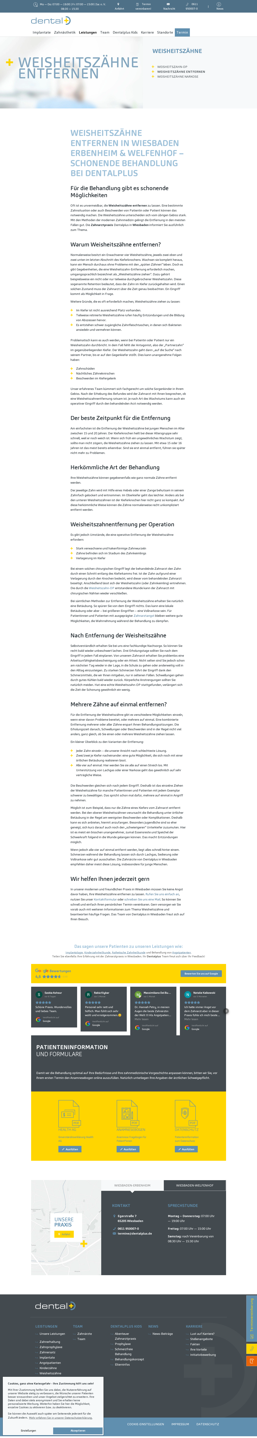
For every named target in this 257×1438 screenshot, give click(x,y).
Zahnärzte (84, 1334)
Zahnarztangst (144, 616)
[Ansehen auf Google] (38, 994)
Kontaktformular (105, 899)
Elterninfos (122, 1364)
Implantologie (74, 952)
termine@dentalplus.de (135, 1233)
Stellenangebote (201, 1339)
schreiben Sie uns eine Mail (142, 899)
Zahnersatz (47, 1352)
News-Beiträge (162, 1334)
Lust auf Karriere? (202, 1334)
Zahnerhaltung (50, 1342)
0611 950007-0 (128, 1229)
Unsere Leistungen (52, 1334)
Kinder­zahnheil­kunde (97, 952)
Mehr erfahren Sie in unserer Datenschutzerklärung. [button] (60, 1418)
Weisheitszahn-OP (172, 67)
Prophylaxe (123, 1344)
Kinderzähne (48, 1368)
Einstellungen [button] (28, 1430)
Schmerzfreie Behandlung (124, 1351)
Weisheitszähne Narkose (177, 77)
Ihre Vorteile (198, 1349)
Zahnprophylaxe (51, 1347)
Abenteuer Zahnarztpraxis (125, 1336)
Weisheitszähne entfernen (181, 72)
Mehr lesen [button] (141, 1019)
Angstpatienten (181, 952)
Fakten (195, 1344)
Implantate (47, 1357)
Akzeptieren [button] (78, 1430)
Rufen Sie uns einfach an (162, 894)
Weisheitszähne (177, 51)
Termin (143, 6)
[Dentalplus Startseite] (51, 20)
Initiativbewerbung (203, 1355)
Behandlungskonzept (129, 1359)
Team (81, 1339)
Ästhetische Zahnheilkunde (128, 952)
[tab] (132, 1185)
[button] (31, 1011)
